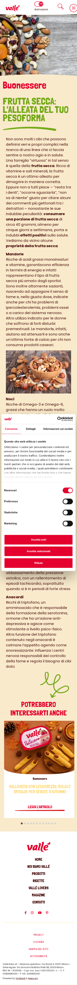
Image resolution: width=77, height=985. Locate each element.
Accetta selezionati (38, 551)
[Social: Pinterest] (49, 914)
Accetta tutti (38, 539)
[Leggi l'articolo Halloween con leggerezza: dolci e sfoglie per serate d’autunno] (40, 747)
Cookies (38, 942)
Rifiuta (38, 562)
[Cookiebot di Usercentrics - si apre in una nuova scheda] (57, 419)
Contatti (38, 902)
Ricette (38, 881)
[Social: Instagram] (34, 914)
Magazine (38, 895)
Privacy (38, 935)
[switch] (68, 501)
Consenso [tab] (11, 428)
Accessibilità (38, 956)
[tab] (22, 823)
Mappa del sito (38, 949)
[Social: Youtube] (42, 914)
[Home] (12, 8)
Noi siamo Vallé (38, 866)
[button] (60, 6)
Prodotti (38, 873)
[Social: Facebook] (28, 914)
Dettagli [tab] (31, 428)
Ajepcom (33, 978)
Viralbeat (20, 978)
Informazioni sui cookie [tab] (58, 428)
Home (38, 859)
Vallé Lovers (39, 888)
